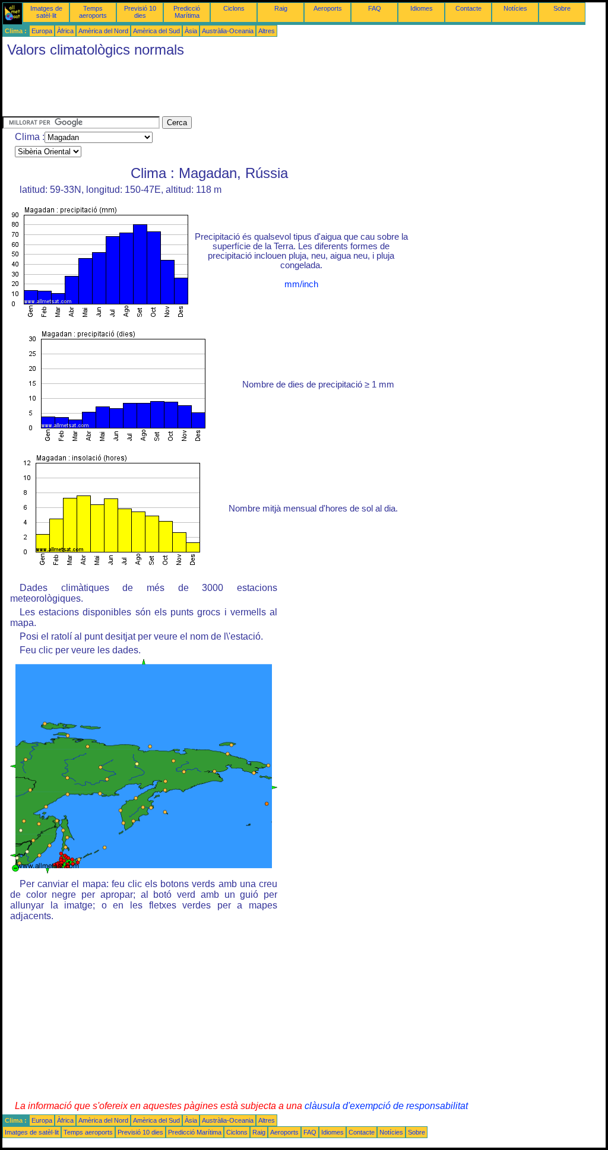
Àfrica (65, 30)
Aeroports (328, 8)
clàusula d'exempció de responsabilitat (386, 1106)
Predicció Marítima (186, 12)
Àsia (191, 30)
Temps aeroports (93, 12)
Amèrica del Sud (156, 30)
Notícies (515, 8)
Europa (41, 30)
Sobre (562, 8)
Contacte (468, 8)
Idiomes (421, 8)
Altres (266, 30)
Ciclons (234, 8)
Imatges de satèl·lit (46, 12)
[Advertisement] (218, 89)
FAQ (374, 8)
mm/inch (301, 284)
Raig (280, 8)
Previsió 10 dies (140, 12)
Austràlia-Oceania (228, 30)
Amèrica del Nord (103, 30)
